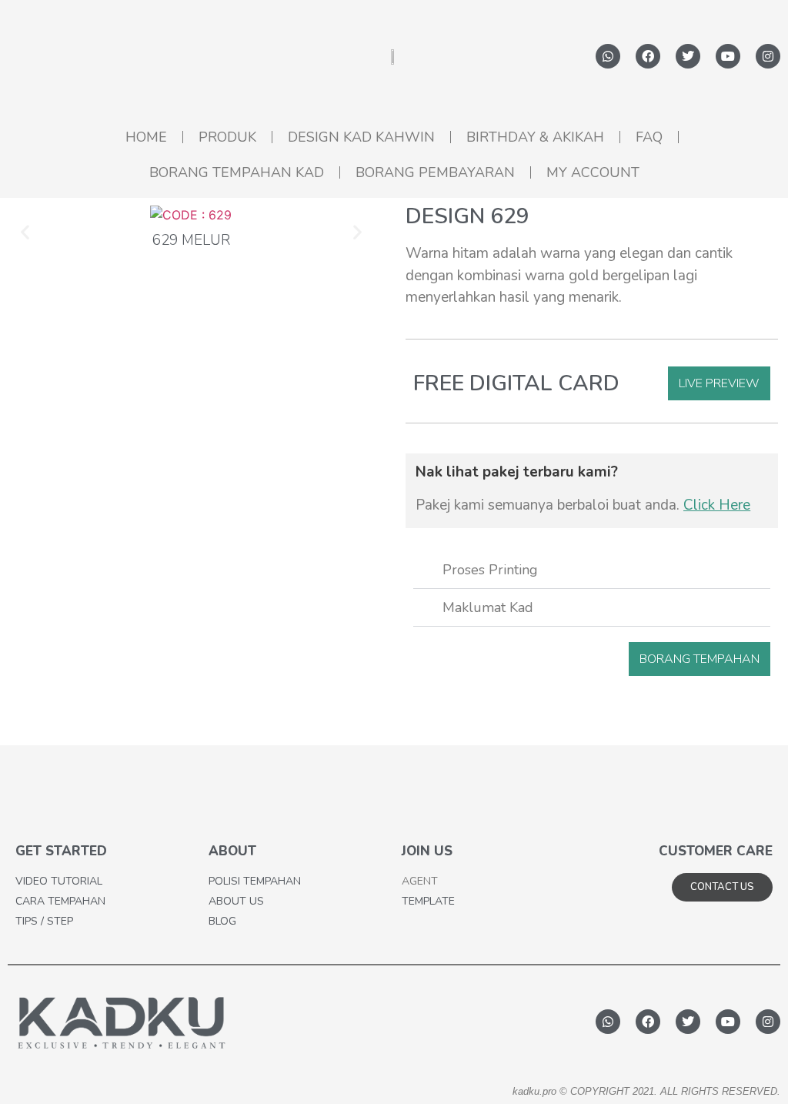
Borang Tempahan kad (236, 172)
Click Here (716, 505)
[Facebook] (648, 56)
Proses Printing (490, 569)
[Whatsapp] (608, 56)
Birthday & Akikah (535, 137)
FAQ (649, 137)
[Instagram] (768, 56)
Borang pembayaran (435, 172)
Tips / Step (44, 921)
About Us (236, 901)
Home (146, 137)
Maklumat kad (487, 607)
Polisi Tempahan (255, 881)
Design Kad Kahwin (361, 137)
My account (592, 172)
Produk (227, 137)
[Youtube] (728, 56)
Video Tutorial (58, 881)
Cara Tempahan (60, 901)
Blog (222, 921)
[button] (25, 231)
